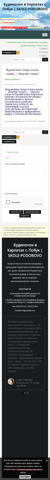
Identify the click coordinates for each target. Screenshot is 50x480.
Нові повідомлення (30, 42)
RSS (45, 46)
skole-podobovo (12, 79)
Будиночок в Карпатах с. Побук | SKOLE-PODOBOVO (25, 6)
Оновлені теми (14, 42)
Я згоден (25, 477)
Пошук (40, 46)
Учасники (43, 42)
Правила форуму (28, 46)
